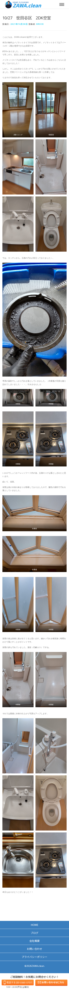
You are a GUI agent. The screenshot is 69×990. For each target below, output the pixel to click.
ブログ (34, 933)
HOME (34, 925)
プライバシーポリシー (34, 957)
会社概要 (34, 941)
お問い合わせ (34, 949)
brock (40, 24)
